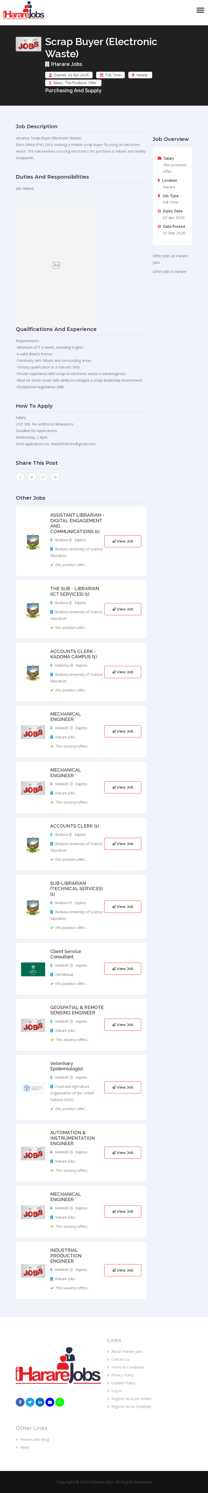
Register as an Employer (131, 1406)
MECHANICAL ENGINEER (65, 716)
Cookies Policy (122, 1382)
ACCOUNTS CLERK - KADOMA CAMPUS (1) (73, 654)
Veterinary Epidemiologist (66, 1066)
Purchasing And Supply (73, 90)
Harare (141, 75)
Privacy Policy (122, 1375)
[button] (200, 10)
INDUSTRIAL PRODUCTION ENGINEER (65, 1255)
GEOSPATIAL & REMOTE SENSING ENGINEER (77, 1010)
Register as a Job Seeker (131, 1398)
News (24, 1447)
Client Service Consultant (65, 954)
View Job (124, 541)
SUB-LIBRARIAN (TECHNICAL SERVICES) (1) (76, 889)
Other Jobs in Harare (169, 271)
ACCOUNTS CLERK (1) (74, 826)
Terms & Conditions (127, 1367)
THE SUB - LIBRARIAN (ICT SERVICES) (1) (74, 591)
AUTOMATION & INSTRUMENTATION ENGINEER (72, 1138)
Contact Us (120, 1359)
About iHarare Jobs (126, 1351)
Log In (116, 1390)
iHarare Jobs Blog (34, 1439)
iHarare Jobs (65, 64)
